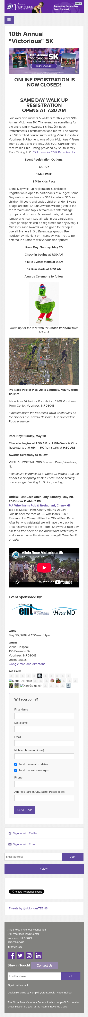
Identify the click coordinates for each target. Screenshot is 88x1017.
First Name (21, 709)
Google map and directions (27, 664)
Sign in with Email (24, 844)
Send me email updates (33, 764)
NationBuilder (64, 992)
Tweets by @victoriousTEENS (28, 908)
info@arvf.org (15, 946)
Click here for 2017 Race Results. (54, 152)
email (24, 985)
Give (44, 869)
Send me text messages (33, 770)
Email (17, 737)
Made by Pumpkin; (30, 992)
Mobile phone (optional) (29, 750)
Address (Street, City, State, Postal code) (39, 792)
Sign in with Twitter (25, 833)
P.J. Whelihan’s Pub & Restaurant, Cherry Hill (40, 505)
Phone (18, 777)
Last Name (21, 722)
